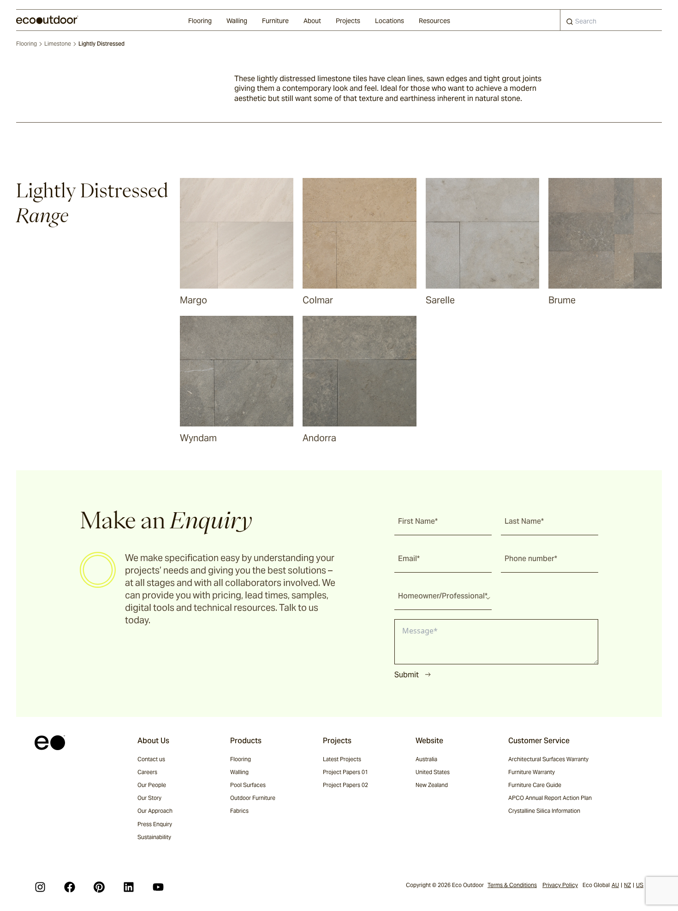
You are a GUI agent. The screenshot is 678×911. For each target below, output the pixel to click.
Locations (389, 21)
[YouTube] (158, 887)
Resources (434, 21)
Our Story (149, 797)
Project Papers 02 (345, 784)
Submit (406, 675)
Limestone (57, 43)
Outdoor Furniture (252, 797)
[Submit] (569, 23)
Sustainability (154, 837)
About (312, 21)
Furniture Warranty (531, 772)
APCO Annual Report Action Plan (550, 797)
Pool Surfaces (248, 784)
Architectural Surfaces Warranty (548, 759)
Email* (409, 558)
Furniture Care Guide (534, 784)
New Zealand (432, 784)
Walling (236, 21)
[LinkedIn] (128, 887)
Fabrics (239, 810)
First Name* (418, 521)
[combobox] (611, 20)
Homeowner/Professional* (443, 596)
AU (615, 884)
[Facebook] (69, 887)
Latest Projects (342, 759)
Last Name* (524, 521)
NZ (627, 884)
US (639, 884)
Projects (348, 21)
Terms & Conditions (512, 884)
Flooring (200, 21)
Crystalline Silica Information (544, 810)
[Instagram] (40, 887)
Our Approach (154, 810)
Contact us (151, 759)
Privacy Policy (560, 884)
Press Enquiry (154, 824)
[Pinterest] (99, 887)
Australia (426, 759)
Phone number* (531, 558)
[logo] (47, 20)
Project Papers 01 (345, 772)
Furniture (275, 21)
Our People (151, 784)
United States (433, 772)
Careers (147, 772)
